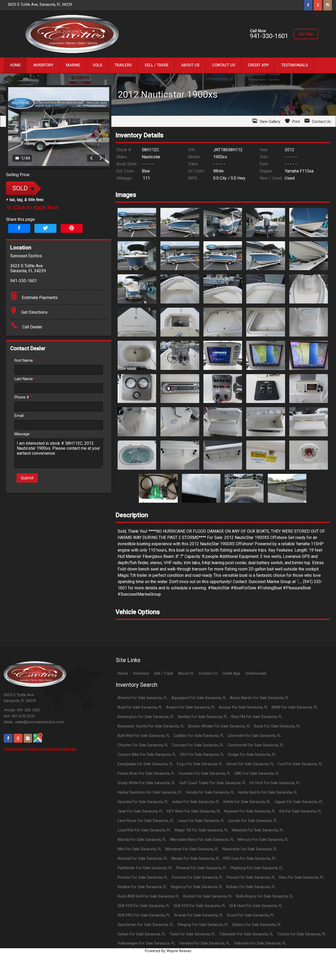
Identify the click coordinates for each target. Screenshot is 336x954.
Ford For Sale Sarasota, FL (300, 764)
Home (123, 673)
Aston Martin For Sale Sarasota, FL (259, 698)
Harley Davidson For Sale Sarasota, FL (150, 792)
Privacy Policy (14, 749)
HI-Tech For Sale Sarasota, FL (275, 783)
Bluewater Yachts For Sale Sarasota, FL (151, 726)
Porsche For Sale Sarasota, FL (197, 877)
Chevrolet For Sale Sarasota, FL (254, 735)
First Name (25, 360)
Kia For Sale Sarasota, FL (300, 811)
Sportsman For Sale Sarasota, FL (146, 924)
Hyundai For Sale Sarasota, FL (143, 802)
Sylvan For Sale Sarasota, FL (142, 934)
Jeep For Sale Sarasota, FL (140, 811)
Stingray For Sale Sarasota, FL (202, 924)
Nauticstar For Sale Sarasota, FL (249, 849)
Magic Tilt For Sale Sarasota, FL (201, 830)
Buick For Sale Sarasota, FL (277, 726)
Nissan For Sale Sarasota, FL (195, 858)
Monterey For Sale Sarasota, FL (192, 849)
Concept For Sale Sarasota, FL (198, 745)
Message (23, 434)
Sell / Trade (163, 673)
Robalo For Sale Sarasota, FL (250, 887)
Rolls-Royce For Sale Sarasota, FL (264, 896)
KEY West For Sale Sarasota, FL (193, 811)
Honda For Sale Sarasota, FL (210, 792)
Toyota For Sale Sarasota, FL (301, 934)
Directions (53, 749)
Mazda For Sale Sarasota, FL (142, 839)
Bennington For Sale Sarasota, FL (146, 717)
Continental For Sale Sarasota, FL (255, 745)
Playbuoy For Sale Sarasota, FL (256, 868)
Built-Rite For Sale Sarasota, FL (144, 735)
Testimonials (255, 673)
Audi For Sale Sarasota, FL (140, 707)
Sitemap (69, 749)
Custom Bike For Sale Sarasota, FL (147, 754)
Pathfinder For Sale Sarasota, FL (145, 868)
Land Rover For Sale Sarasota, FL (146, 821)
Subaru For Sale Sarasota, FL (256, 924)
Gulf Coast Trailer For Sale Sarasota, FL (212, 783)
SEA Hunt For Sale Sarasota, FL (255, 906)
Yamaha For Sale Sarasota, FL (204, 943)
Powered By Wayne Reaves (168, 951)
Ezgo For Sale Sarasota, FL (200, 764)
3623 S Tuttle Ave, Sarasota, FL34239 (40, 4)
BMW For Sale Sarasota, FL (295, 707)
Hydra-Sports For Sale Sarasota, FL (267, 792)
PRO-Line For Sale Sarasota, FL (249, 858)
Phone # (23, 397)
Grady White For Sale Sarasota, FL (146, 783)
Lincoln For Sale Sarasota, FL (252, 821)
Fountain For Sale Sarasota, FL (204, 773)
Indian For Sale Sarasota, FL (195, 802)
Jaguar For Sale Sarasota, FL (298, 802)
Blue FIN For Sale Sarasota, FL (256, 717)
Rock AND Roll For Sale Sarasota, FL (148, 896)
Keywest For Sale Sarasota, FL (250, 811)
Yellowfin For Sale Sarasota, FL (260, 943)
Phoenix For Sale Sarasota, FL (201, 868)
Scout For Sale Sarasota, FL (250, 915)
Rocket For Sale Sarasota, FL (207, 896)
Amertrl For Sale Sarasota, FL (142, 698)
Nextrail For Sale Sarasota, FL (142, 858)
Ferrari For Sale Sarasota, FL (250, 764)
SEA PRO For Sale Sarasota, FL (144, 915)
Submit (27, 477)
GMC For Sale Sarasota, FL (256, 773)
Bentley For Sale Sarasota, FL (203, 717)
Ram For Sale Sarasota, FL (301, 877)
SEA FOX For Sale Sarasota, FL (144, 906)
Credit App (231, 673)
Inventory (141, 673)
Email (19, 415)
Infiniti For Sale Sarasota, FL (246, 802)
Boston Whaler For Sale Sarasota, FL (219, 726)
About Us (186, 673)
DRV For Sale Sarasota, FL (202, 754)
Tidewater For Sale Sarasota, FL (246, 934)
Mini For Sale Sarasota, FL (139, 849)
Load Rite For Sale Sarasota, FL (144, 830)
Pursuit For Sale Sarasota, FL (251, 877)
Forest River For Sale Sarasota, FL (146, 773)
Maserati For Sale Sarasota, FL (258, 830)
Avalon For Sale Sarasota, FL (190, 707)
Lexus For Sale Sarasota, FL (201, 821)
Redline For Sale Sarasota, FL (142, 887)
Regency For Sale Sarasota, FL (197, 887)
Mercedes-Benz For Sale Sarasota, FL (202, 839)
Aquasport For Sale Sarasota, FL (198, 698)
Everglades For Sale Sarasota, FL (145, 764)
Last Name (25, 379)
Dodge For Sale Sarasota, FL (252, 754)
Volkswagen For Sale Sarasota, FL (146, 943)
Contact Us (35, 749)
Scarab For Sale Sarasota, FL (198, 915)
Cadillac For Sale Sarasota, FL (199, 735)
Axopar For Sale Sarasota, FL (243, 707)
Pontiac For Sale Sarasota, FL (143, 877)
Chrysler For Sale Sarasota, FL (143, 745)
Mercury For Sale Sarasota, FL (263, 839)
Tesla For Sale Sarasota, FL (193, 934)
